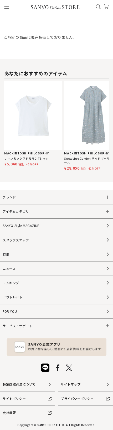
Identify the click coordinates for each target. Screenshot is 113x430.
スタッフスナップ (16, 240)
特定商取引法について (19, 384)
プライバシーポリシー (77, 398)
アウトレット (13, 297)
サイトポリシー (14, 398)
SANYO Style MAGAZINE (21, 225)
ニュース (9, 268)
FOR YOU (10, 311)
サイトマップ (71, 384)
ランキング (11, 283)
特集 (6, 254)
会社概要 (9, 412)
